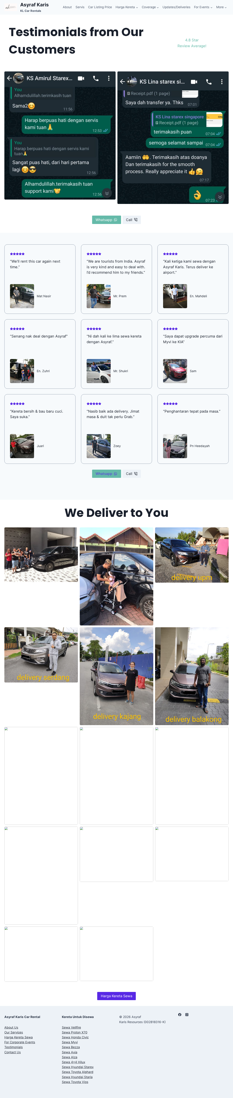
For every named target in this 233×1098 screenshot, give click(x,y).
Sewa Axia (69, 1052)
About (67, 7)
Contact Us (12, 1052)
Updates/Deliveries (176, 7)
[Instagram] (187, 1014)
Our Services (13, 1032)
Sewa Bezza (71, 1047)
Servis (80, 7)
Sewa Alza (69, 1057)
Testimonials (13, 1047)
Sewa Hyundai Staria (77, 1077)
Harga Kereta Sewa (18, 1037)
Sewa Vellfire (71, 1027)
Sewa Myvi (70, 1042)
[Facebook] (180, 1014)
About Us (11, 1027)
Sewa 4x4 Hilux (73, 1062)
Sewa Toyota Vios (75, 1082)
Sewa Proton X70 (74, 1032)
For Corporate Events (19, 1042)
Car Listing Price (100, 7)
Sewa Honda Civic (75, 1037)
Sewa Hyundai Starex (78, 1067)
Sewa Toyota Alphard (77, 1072)
